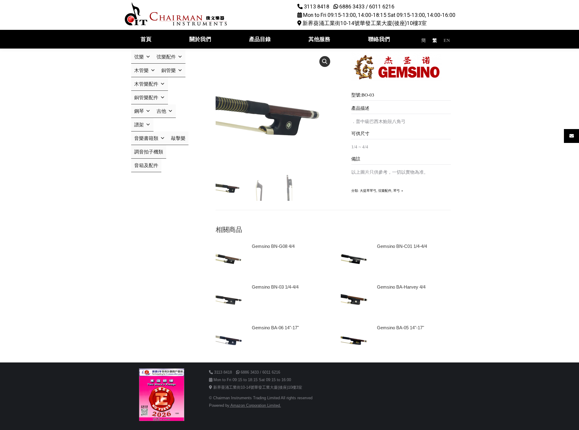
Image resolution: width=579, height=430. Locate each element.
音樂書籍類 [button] (146, 138)
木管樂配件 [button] (146, 84)
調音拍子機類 (148, 151)
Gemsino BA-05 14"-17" (400, 327)
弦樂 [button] (139, 56)
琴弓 (396, 190)
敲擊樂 (178, 138)
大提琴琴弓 (368, 190)
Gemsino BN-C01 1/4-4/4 (402, 246)
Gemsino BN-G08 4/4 (273, 246)
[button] (324, 61)
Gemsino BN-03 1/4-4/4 (275, 286)
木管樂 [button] (141, 70)
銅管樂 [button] (168, 70)
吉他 (161, 111)
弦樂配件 (384, 190)
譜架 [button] (139, 124)
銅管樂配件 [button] (146, 97)
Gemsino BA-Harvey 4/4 (401, 286)
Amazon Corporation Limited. (255, 405)
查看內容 (263, 263)
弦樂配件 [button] (166, 56)
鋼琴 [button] (139, 111)
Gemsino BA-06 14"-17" (275, 327)
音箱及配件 (146, 165)
